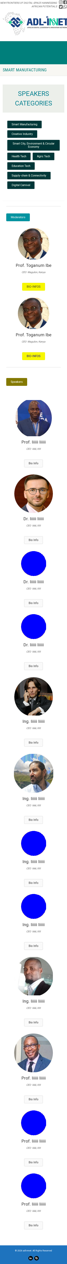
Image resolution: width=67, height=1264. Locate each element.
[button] (24, 124)
